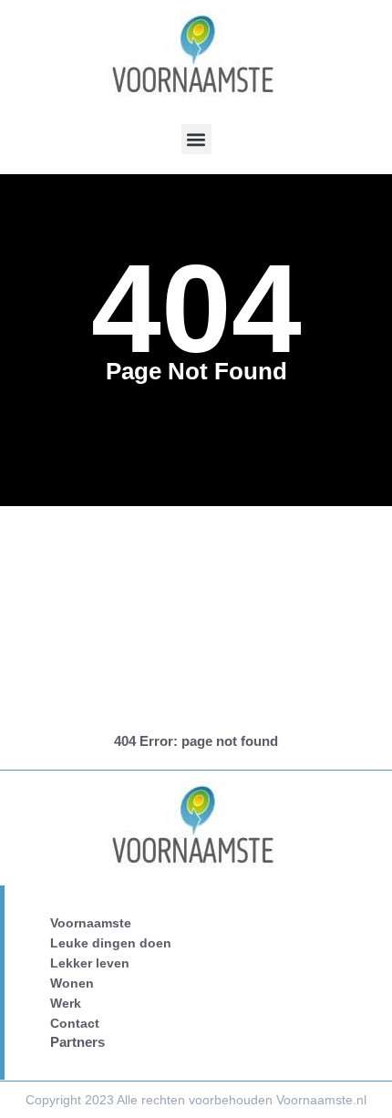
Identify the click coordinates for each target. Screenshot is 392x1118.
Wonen (72, 983)
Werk (65, 1003)
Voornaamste (90, 923)
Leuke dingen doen (110, 943)
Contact (74, 1023)
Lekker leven (89, 963)
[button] (196, 139)
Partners (77, 1042)
